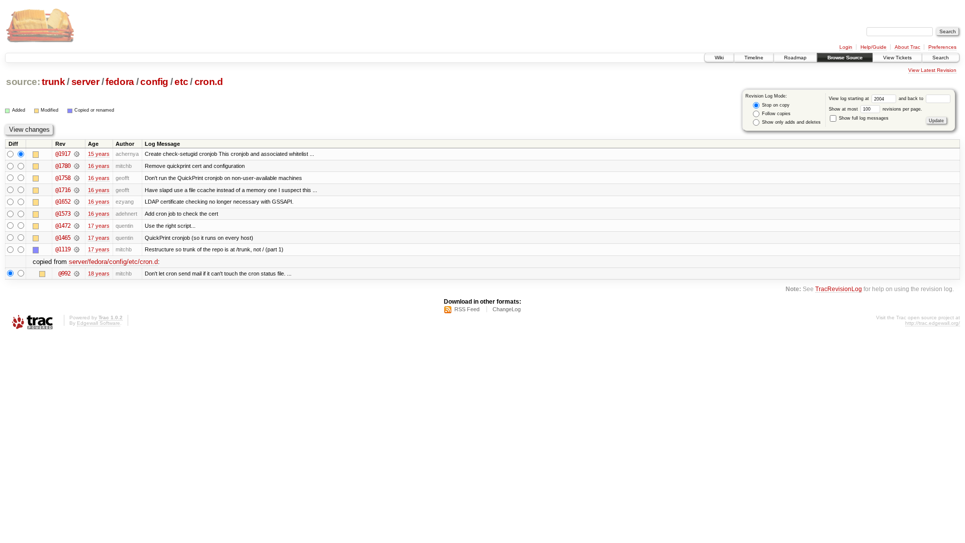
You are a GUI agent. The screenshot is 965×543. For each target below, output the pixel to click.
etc (181, 81)
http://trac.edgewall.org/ (932, 323)
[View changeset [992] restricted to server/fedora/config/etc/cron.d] (76, 273)
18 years (99, 273)
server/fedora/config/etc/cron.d (113, 261)
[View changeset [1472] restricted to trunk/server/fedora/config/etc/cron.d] (76, 225)
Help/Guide (873, 47)
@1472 (62, 225)
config (154, 81)
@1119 (62, 249)
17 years (99, 226)
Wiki (719, 57)
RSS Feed (466, 309)
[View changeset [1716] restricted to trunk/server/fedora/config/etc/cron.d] (76, 190)
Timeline (753, 57)
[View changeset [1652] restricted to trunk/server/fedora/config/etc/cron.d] (76, 201)
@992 (64, 273)
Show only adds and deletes (790, 122)
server (85, 81)
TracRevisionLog (838, 289)
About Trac (907, 47)
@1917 (62, 153)
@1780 (62, 165)
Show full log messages (863, 118)
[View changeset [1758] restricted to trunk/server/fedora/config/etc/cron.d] (76, 178)
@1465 (62, 237)
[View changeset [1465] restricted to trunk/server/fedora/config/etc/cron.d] (76, 237)
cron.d (209, 81)
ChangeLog (507, 309)
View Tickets (897, 57)
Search (940, 57)
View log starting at (850, 98)
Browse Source (844, 57)
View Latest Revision (932, 70)
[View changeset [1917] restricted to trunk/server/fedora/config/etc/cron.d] (76, 153)
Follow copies (775, 113)
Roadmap (795, 57)
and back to (912, 98)
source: (23, 81)
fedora (120, 81)
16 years (99, 166)
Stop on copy (775, 105)
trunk (53, 81)
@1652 (62, 201)
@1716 (62, 190)
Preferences (942, 47)
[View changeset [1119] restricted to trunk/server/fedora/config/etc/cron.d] (76, 249)
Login (845, 47)
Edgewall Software (98, 323)
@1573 (62, 213)
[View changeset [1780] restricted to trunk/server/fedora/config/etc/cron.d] (76, 165)
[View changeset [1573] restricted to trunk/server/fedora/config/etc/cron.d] (76, 213)
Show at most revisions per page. (875, 109)
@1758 (62, 178)
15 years (99, 154)
